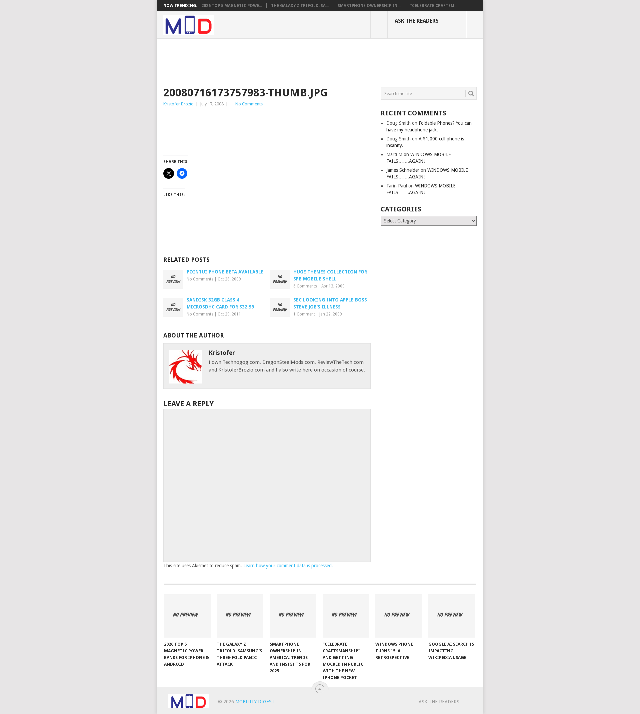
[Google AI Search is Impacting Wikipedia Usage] (451, 616)
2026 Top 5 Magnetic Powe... (231, 5)
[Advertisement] (284, 62)
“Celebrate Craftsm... (433, 5)
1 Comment (304, 314)
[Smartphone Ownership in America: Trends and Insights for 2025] (293, 616)
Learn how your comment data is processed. (288, 565)
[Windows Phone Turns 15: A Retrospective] (398, 616)
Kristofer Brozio (178, 103)
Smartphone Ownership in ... (369, 5)
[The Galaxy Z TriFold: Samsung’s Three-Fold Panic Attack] (240, 616)
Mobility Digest (254, 701)
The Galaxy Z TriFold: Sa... (300, 5)
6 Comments (305, 286)
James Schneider (402, 170)
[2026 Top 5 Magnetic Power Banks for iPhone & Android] (187, 616)
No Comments (249, 103)
